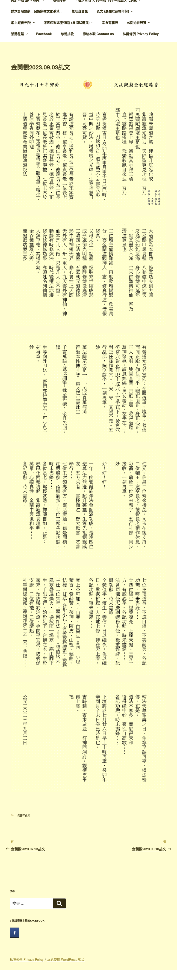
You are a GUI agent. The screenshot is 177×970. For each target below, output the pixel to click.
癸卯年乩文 (24, 815)
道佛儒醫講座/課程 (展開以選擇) (67, 22)
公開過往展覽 (136, 22)
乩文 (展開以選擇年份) (113, 11)
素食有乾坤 (110, 22)
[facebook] (14, 933)
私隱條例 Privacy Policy (141, 33)
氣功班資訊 (80, 11)
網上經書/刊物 (21, 22)
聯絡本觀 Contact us (98, 33)
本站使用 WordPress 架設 (66, 959)
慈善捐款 (67, 33)
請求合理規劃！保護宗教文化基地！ (37, 11)
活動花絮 (17, 33)
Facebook (44, 33)
